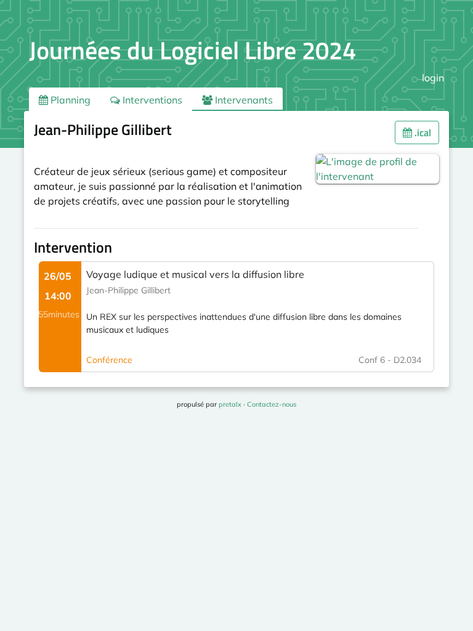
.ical (421, 132)
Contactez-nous (271, 404)
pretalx (230, 404)
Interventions (151, 100)
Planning (69, 100)
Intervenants (242, 100)
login (433, 77)
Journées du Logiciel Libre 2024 (192, 50)
